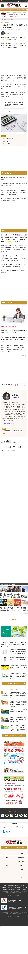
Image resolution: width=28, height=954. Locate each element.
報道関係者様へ (11, 885)
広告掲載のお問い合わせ (7, 887)
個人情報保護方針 (6, 889)
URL (3, 434)
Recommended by (21, 613)
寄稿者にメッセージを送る (9, 423)
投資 (23, 10)
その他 (7, 881)
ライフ (7, 873)
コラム (21, 873)
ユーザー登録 (20, 848)
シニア (7, 861)
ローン (7, 869)
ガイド (7, 877)
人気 (2, 10)
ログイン (7, 848)
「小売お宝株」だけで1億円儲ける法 (13, 431)
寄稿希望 (22, 885)
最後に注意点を (7, 144)
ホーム (7, 853)
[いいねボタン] (17, 385)
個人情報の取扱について (22, 887)
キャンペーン (21, 861)
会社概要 (13, 889)
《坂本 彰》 (24, 356)
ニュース (7, 10)
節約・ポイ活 (21, 857)
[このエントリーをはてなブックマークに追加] (20, 447)
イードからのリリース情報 (21, 889)
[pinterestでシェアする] (17, 447)
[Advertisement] (14, 516)
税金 (21, 865)
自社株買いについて (8, 139)
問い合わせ (17, 885)
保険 (7, 865)
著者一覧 (5, 885)
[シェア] (10, 447)
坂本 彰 (15, 394)
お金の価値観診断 (16, 10)
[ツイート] (7, 447)
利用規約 (14, 887)
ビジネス (21, 869)
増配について (6, 141)
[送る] (14, 447)
